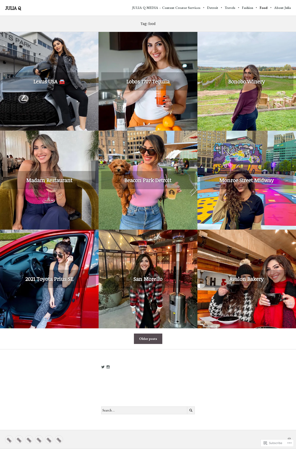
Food (264, 7)
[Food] (49, 439)
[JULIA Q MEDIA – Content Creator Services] (9, 439)
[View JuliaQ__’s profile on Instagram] (108, 367)
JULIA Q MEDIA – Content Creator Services (166, 7)
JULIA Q (13, 8)
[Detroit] (19, 439)
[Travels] (29, 439)
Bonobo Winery (246, 81)
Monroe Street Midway (246, 180)
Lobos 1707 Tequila (148, 81)
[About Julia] (59, 439)
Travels (230, 7)
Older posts (148, 338)
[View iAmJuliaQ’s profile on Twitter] (103, 367)
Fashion (247, 7)
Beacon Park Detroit (147, 180)
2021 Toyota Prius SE (49, 278)
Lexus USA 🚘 (49, 81)
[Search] (191, 410)
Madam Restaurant (49, 180)
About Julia (282, 7)
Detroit (212, 7)
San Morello (148, 278)
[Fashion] (39, 439)
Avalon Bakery (246, 278)
